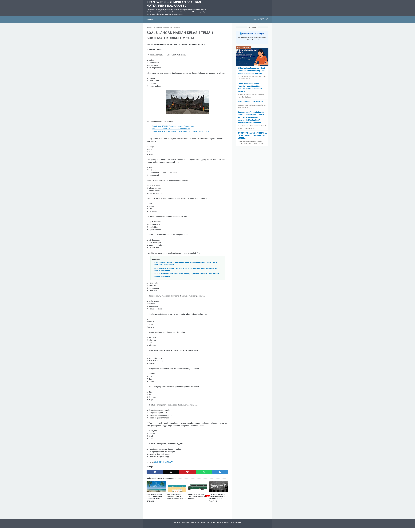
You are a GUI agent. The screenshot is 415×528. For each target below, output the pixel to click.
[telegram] (220, 472)
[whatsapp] (204, 472)
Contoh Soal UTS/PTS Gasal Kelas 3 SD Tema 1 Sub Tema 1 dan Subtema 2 (181, 131)
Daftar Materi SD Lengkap (253, 33)
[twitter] (171, 472)
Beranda (150, 19)
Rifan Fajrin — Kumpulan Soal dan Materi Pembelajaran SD (174, 3)
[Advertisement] (207, 513)
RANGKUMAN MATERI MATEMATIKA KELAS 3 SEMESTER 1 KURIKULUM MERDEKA (252, 135)
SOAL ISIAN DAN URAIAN (163, 462)
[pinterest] (187, 472)
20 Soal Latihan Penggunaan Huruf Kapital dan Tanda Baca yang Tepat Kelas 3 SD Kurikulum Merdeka (251, 70)
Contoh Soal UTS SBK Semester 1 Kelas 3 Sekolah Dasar (173, 126)
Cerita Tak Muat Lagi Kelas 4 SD (250, 102)
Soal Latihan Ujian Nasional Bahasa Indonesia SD (171, 129)
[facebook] (155, 472)
